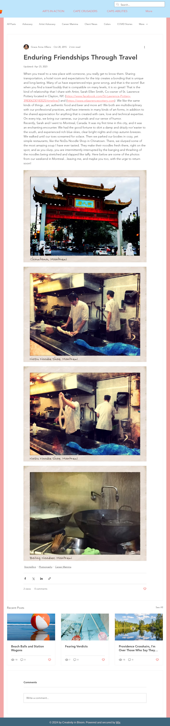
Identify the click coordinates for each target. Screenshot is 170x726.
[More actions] (144, 47)
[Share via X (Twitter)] (33, 578)
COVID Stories (124, 24)
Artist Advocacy (47, 24)
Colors (107, 24)
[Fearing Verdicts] (85, 627)
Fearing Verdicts (76, 646)
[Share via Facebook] (25, 578)
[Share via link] (49, 578)
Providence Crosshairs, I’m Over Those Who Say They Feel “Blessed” (137, 648)
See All (159, 607)
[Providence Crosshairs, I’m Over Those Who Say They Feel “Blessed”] (139, 627)
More (141, 24)
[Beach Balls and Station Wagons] (31, 627)
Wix (118, 722)
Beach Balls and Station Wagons (27, 648)
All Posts (11, 24)
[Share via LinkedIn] (41, 578)
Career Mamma (70, 24)
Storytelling (30, 566)
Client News (91, 24)
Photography (45, 566)
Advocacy (27, 24)
